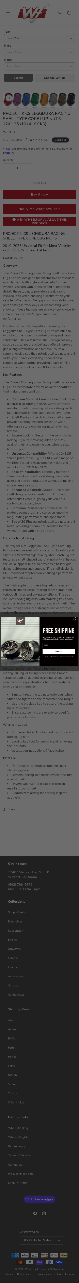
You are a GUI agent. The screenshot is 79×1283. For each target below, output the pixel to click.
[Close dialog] (75, 619)
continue (59, 651)
